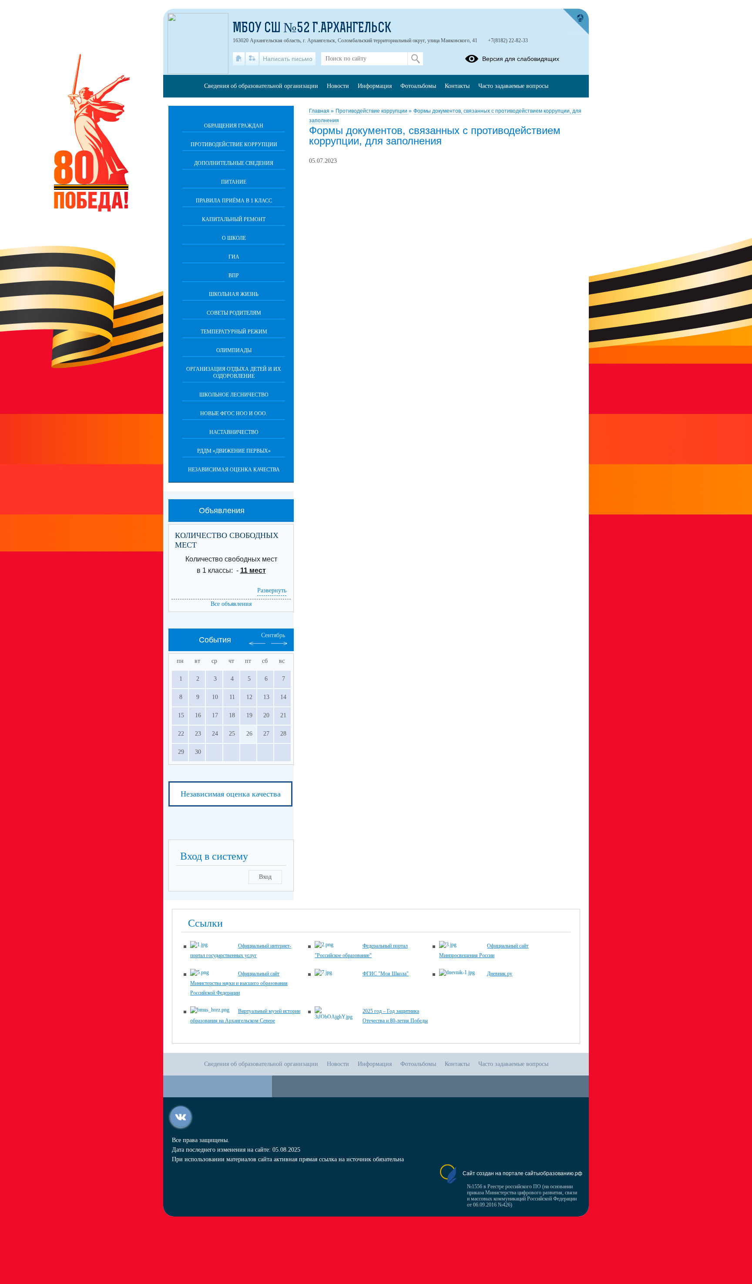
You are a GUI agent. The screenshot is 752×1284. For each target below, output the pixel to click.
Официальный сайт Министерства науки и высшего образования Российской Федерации (239, 983)
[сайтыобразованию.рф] (576, 22)
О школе (234, 238)
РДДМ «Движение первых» (234, 451)
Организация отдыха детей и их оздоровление (233, 372)
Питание (233, 182)
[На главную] (239, 58)
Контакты (457, 86)
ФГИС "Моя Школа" (386, 974)
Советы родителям (234, 313)
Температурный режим (234, 332)
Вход (265, 877)
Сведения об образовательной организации (261, 86)
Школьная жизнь (233, 294)
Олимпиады (234, 350)
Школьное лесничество (234, 395)
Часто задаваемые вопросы (513, 86)
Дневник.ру (499, 974)
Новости (338, 86)
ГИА (233, 257)
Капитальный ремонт (233, 219)
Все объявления (231, 604)
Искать (415, 58)
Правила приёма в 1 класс (234, 201)
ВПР (233, 275)
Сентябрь (273, 635)
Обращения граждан (233, 126)
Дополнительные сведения (233, 163)
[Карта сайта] (252, 58)
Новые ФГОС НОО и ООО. (233, 413)
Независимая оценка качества (234, 470)
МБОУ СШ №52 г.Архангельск (312, 29)
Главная (320, 111)
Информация (375, 86)
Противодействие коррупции (372, 111)
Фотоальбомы (418, 86)
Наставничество (233, 432)
